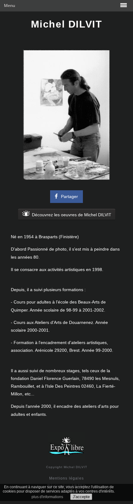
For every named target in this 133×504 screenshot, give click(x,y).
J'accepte (81, 496)
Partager (69, 196)
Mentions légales (66, 478)
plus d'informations (47, 497)
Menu (9, 5)
